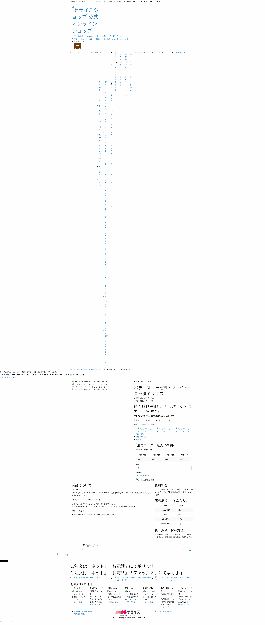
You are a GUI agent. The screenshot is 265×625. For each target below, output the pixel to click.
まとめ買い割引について (146, 475)
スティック (100, 140)
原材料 (138, 439)
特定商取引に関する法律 (83, 611)
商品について (141, 436)
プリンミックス (111, 145)
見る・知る (119, 52)
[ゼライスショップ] (86, 19)
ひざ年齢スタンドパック (100, 119)
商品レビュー (141, 434)
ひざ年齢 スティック (100, 92)
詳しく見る (78, 602)
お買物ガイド (140, 52)
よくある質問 (160, 52)
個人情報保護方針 (80, 614)
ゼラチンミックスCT (112, 124)
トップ (76, 52)
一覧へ (100, 182)
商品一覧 (97, 52)
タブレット (100, 171)
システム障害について (8, 377)
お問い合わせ (181, 52)
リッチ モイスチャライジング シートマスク (106, 270)
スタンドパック (100, 156)
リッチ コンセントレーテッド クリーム (106, 153)
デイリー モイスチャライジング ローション (106, 106)
